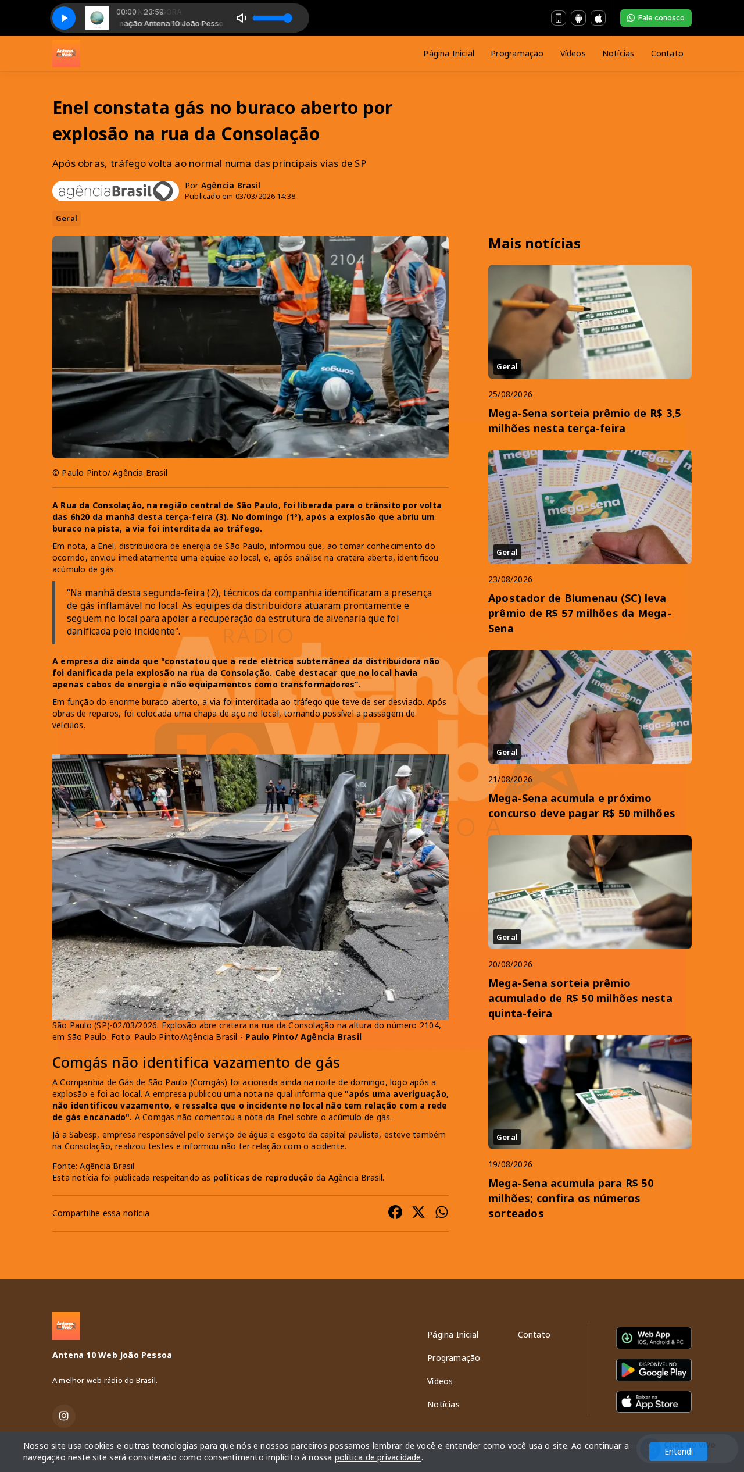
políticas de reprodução (263, 1177)
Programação (517, 53)
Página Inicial (448, 53)
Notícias (618, 53)
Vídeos (573, 53)
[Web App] (558, 18)
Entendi (678, 1451)
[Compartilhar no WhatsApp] (442, 1213)
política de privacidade (378, 1457)
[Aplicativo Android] (578, 18)
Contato (667, 53)
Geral (66, 218)
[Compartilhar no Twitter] (418, 1213)
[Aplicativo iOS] (598, 18)
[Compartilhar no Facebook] (395, 1213)
